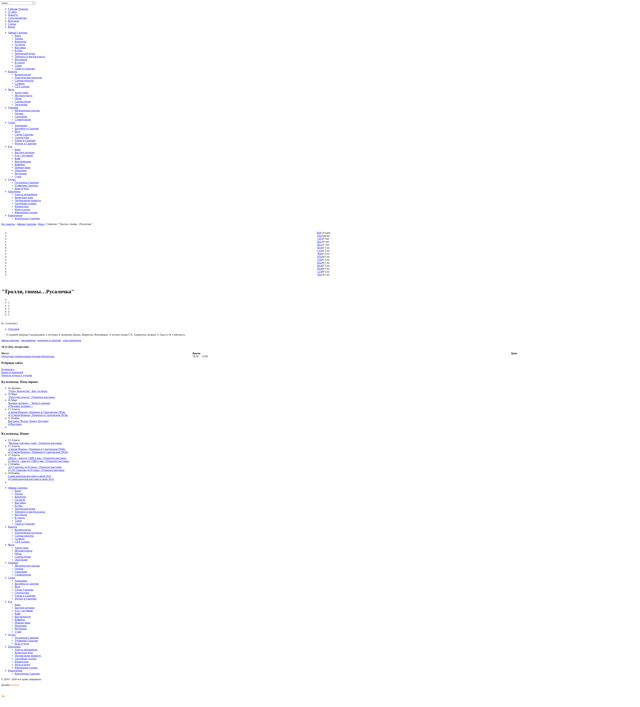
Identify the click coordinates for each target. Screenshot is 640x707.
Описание (14, 329)
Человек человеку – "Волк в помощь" (29, 403)
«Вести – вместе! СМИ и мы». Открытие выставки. (37, 458)
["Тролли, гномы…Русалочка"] (3, 334)
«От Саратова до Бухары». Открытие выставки (35, 467)
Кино (41, 224)
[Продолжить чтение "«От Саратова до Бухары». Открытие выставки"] (36, 470)
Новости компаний (12, 372)
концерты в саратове (49, 340)
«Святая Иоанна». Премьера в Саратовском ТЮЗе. (37, 412)
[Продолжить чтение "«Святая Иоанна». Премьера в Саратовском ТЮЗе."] (38, 415)
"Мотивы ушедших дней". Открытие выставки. (35, 443)
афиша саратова (10, 340)
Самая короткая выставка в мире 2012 (29, 476)
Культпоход (7, 369)
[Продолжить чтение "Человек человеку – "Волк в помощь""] (20, 406)
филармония (28, 340)
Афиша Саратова (26, 224)
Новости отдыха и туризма (16, 375)
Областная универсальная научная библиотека (27, 356)
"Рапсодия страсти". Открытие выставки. (31, 397)
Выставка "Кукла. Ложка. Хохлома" (28, 421)
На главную (8, 224)
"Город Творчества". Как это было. (28, 391)
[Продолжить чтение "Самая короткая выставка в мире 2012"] (31, 479)
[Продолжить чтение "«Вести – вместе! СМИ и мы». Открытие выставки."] (39, 461)
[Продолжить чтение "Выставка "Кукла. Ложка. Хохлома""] (15, 424)
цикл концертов (72, 340)
